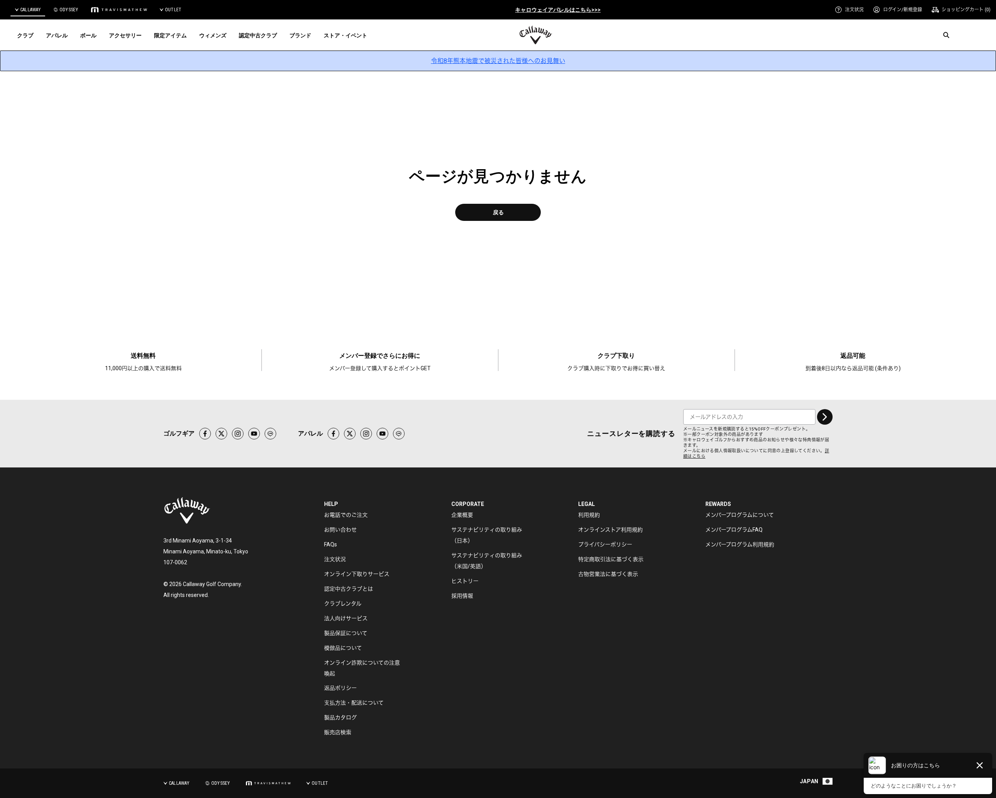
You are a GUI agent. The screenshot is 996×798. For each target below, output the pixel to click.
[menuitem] (849, 9)
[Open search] (946, 35)
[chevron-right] (825, 417)
